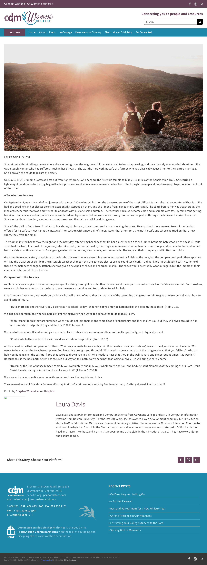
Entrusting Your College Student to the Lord (136, 523)
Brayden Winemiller (28, 391)
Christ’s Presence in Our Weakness (131, 516)
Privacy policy (46, 560)
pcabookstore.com (54, 495)
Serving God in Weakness (125, 530)
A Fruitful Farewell (121, 501)
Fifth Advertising (70, 560)
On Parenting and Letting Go (127, 494)
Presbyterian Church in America (38, 532)
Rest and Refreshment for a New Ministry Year (137, 509)
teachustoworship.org (42, 499)
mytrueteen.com (17, 499)
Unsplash (49, 391)
